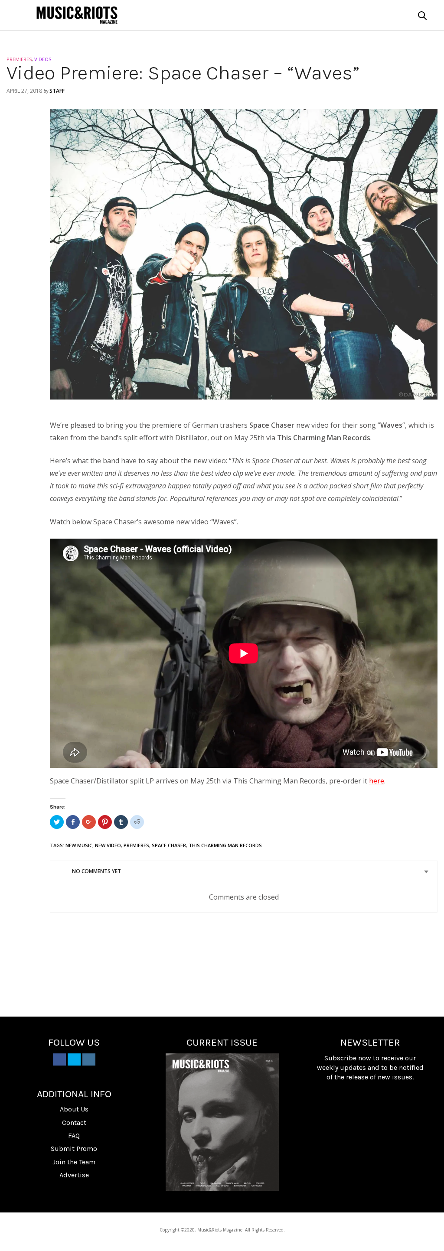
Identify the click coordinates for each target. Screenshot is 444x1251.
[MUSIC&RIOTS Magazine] (77, 15)
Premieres (136, 845)
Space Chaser (169, 845)
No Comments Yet (96, 871)
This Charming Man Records (225, 845)
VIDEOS (42, 59)
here (376, 781)
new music (78, 845)
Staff (57, 90)
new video (108, 845)
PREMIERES (19, 59)
